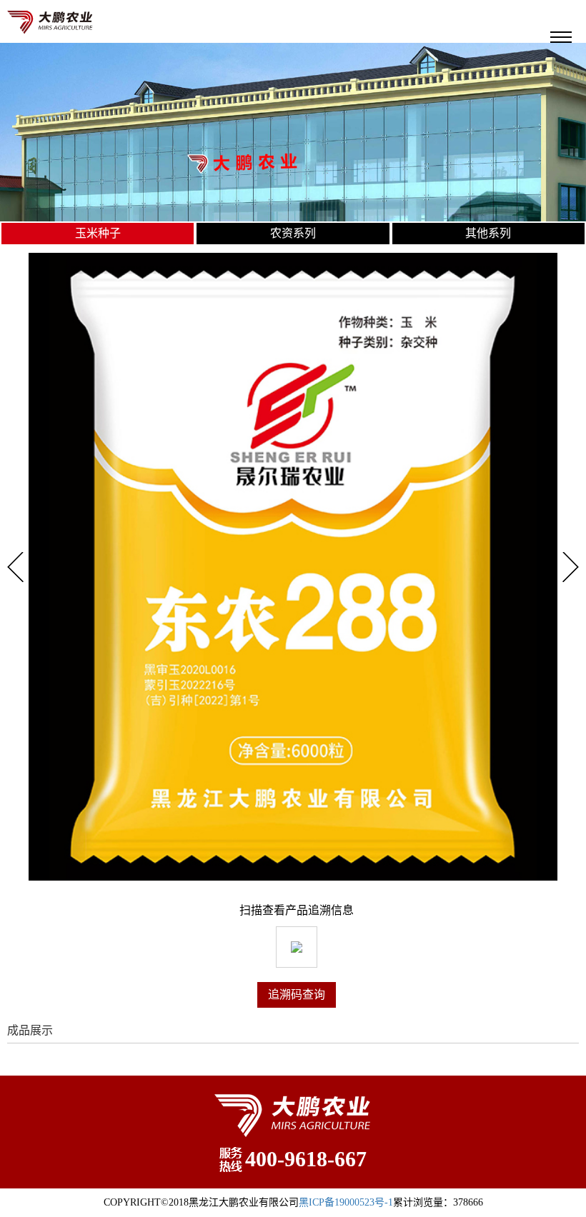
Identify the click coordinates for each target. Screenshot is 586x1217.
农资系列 (293, 233)
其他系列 (488, 233)
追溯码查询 (296, 994)
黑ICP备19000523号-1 (346, 1202)
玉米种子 (98, 233)
